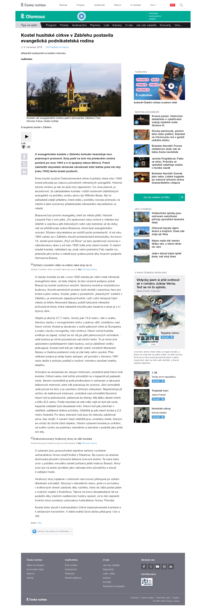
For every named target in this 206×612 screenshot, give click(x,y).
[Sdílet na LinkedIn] (24, 171)
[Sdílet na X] (24, 164)
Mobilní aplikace (73, 578)
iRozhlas (63, 5)
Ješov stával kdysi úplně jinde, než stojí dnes (166, 255)
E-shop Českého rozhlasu (151, 272)
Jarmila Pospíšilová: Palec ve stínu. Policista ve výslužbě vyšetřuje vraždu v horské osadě (168, 163)
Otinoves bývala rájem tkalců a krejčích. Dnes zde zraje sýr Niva (168, 231)
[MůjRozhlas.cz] (26, 59)
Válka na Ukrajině (35, 565)
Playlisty (95, 25)
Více (179, 25)
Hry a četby (141, 80)
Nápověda (108, 569)
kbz (40, 523)
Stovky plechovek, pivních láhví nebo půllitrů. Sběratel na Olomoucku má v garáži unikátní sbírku (168, 135)
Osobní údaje (147, 598)
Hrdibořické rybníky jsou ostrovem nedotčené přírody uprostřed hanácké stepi (168, 218)
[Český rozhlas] (33, 5)
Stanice (117, 5)
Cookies (134, 598)
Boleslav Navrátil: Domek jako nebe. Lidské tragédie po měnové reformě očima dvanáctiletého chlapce (168, 178)
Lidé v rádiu (109, 573)
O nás (129, 25)
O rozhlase (136, 5)
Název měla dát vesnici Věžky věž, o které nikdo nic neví (166, 243)
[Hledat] (181, 5)
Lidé (106, 25)
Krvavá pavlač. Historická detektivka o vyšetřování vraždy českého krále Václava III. (167, 121)
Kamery (152, 19)
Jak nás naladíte (146, 25)
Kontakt (107, 582)
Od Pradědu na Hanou (57, 47)
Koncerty (165, 25)
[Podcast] (23, 147)
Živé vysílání (141, 90)
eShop (30, 578)
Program (81, 5)
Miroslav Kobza (35, 121)
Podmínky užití (163, 598)
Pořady (64, 25)
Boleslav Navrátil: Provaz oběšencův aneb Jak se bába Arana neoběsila (167, 148)
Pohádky (140, 85)
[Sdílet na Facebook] (24, 156)
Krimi (154, 80)
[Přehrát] (26, 137)
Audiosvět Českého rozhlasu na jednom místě (155, 102)
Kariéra (106, 578)
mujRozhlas (99, 5)
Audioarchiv (155, 16)
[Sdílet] (28, 147)
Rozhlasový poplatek (114, 586)
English (176, 598)
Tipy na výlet (29, 25)
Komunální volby (35, 569)
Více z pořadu (143, 209)
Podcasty (70, 573)
